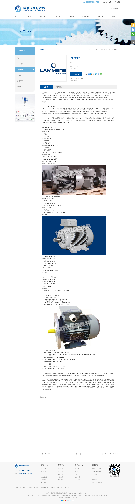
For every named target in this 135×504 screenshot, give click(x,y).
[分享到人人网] (98, 74)
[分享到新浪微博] (94, 74)
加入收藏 (108, 2)
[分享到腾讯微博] (96, 74)
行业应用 (77, 480)
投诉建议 (77, 471)
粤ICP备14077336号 (83, 493)
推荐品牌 (20, 64)
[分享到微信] (101, 74)
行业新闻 (60, 469)
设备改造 (77, 474)
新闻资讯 (71, 16)
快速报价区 (20, 75)
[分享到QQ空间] (91, 74)
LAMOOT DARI (113, 454)
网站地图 (117, 2)
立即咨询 (76, 74)
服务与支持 (85, 16)
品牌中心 (20, 69)
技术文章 (60, 471)
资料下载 (20, 87)
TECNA (47, 454)
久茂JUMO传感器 (97, 482)
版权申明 (67, 497)
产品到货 (60, 477)
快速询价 (77, 469)
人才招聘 (52, 488)
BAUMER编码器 (96, 471)
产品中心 (43, 16)
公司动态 (60, 474)
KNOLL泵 (94, 474)
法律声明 (60, 497)
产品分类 (20, 58)
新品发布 (60, 480)
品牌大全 (57, 16)
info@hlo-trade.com (25, 473)
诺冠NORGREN (96, 480)
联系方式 (74, 497)
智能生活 (114, 16)
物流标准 (77, 477)
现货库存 (20, 81)
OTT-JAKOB (95, 477)
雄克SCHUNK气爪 (97, 469)
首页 (16, 16)
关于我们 (29, 16)
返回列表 (79, 454)
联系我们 (100, 16)
